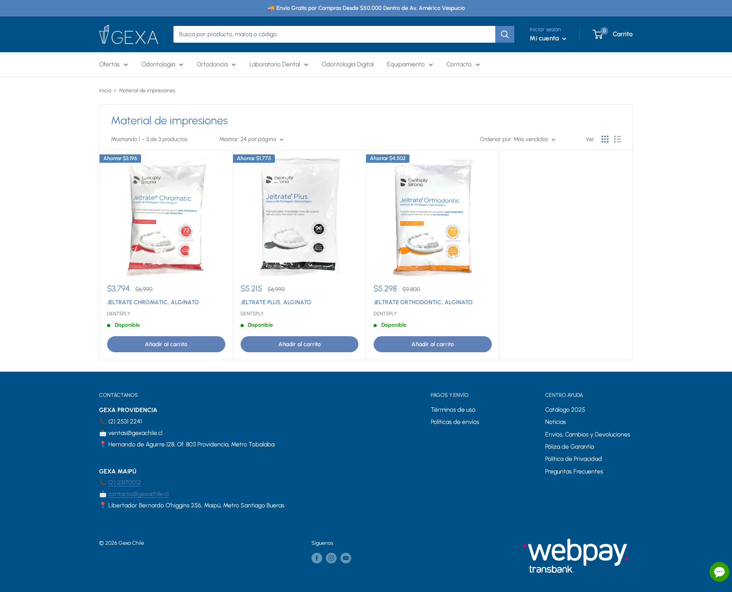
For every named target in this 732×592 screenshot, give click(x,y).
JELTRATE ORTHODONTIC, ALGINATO (423, 302)
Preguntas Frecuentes (574, 471)
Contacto (459, 64)
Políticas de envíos (455, 421)
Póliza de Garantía (569, 446)
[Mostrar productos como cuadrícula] (605, 139)
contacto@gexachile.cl (138, 493)
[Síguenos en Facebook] (316, 558)
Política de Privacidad (573, 458)
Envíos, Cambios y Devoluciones (587, 434)
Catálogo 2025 (565, 409)
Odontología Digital (348, 64)
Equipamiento (406, 64)
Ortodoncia (212, 64)
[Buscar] (504, 34)
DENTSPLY (118, 313)
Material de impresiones (147, 90)
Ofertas (109, 64)
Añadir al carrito (166, 344)
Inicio (105, 90)
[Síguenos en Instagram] (331, 558)
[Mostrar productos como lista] (617, 139)
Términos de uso (453, 409)
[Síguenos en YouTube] (345, 558)
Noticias (555, 421)
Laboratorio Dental (274, 64)
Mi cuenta (545, 38)
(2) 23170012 (124, 482)
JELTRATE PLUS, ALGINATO (276, 302)
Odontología (158, 64)
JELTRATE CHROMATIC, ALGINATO (153, 302)
